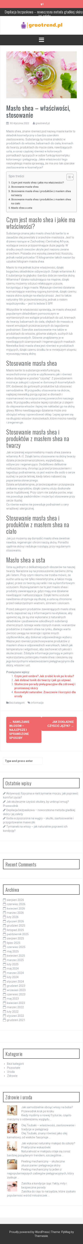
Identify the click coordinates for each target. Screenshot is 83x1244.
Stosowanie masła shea (24, 186)
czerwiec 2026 (16, 904)
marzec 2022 (15, 1007)
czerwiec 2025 (16, 947)
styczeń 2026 (15, 921)
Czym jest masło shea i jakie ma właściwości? (37, 182)
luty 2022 (13, 1011)
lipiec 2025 (13, 942)
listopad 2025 (15, 930)
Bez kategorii (17, 702)
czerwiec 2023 (16, 994)
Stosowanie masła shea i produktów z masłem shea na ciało (41, 201)
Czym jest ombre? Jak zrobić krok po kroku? (44, 676)
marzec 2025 (15, 960)
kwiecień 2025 (16, 955)
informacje (37, 702)
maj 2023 (13, 998)
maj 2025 (13, 951)
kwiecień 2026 (16, 908)
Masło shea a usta (21, 207)
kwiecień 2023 (16, 1003)
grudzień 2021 (16, 1020)
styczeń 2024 (15, 981)
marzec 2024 (15, 973)
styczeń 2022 (15, 1015)
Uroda (11, 1071)
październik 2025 (18, 934)
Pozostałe (13, 1067)
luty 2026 (13, 917)
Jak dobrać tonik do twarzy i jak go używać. (43, 680)
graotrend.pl (42, 123)
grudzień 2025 (16, 925)
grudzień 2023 (16, 985)
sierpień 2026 (15, 900)
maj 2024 (13, 968)
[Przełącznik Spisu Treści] (68, 177)
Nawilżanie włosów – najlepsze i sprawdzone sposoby (19, 730)
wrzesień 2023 (16, 990)
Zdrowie (12, 1075)
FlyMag (65, 1232)
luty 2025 (13, 964)
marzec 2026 (15, 912)
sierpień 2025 (15, 938)
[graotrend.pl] (41, 25)
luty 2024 (13, 977)
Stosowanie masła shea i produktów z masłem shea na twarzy (41, 193)
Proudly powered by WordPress (29, 1232)
